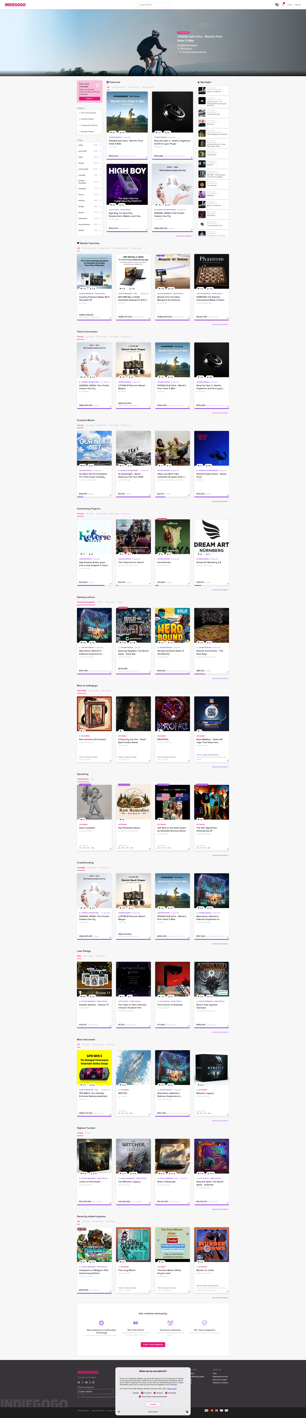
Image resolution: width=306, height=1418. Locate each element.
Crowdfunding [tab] (101, 337)
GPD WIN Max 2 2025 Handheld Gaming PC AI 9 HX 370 (133, 300)
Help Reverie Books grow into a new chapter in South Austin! (94, 565)
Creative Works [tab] (134, 87)
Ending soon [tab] (126, 337)
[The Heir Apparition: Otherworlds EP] (211, 802)
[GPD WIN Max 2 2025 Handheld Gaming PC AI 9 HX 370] (133, 271)
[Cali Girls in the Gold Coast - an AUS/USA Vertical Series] (172, 802)
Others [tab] (120, 602)
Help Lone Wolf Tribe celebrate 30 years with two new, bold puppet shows (172, 476)
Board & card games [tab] (86, 602)
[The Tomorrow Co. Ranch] (133, 536)
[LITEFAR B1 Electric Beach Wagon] (133, 359)
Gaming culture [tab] (136, 248)
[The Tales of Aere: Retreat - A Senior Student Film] (133, 979)
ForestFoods (164, 562)
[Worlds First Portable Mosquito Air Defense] (172, 271)
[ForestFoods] (172, 536)
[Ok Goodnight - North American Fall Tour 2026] (133, 448)
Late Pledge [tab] (114, 337)
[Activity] (283, 4)
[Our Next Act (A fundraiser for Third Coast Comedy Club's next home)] (94, 448)
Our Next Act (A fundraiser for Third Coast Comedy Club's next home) (93, 476)
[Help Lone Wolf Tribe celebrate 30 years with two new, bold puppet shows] (172, 448)
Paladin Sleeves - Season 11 (93, 1004)
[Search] (138, 4)
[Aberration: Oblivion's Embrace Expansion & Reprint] (94, 625)
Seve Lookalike (87, 827)
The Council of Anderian (170, 1004)
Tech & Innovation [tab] (118, 87)
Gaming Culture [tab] (148, 87)
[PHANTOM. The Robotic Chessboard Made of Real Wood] (211, 271)
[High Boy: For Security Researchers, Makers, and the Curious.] (127, 184)
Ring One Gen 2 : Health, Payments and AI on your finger (209, 388)
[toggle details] (148, 158)
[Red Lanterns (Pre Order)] (94, 713)
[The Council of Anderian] (172, 979)
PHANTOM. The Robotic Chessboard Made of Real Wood (210, 300)
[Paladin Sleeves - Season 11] (94, 979)
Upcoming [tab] (90, 337)
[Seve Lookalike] (94, 802)
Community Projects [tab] (120, 248)
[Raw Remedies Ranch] (133, 802)
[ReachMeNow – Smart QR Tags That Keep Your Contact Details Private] (211, 713)
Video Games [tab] (110, 602)
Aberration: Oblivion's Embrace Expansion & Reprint (90, 653)
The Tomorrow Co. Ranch (131, 562)
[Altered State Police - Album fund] (211, 448)
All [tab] (108, 87)
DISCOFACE (163, 739)
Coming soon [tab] (83, 779)
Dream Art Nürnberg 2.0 (208, 562)
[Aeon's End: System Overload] (211, 979)
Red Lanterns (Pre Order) (92, 739)
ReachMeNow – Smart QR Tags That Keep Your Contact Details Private (209, 742)
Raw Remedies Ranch (129, 827)
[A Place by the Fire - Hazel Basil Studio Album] (133, 713)
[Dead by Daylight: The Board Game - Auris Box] (133, 625)
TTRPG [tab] (100, 602)
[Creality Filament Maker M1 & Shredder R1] (94, 271)
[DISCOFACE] (172, 713)
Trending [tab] (81, 868)
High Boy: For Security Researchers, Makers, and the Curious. (124, 216)
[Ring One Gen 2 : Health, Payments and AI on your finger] (172, 112)
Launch (89, 98)
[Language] (277, 4)
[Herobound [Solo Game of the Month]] (172, 625)
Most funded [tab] (92, 868)
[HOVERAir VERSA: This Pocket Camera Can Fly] (172, 184)
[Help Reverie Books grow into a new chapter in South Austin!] (94, 536)
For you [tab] (80, 337)
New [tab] (92, 779)
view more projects (184, 236)
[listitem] (89, 145)
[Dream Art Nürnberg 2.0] (211, 536)
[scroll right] (191, 87)
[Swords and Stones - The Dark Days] (211, 625)
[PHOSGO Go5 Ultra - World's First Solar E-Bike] (127, 112)
